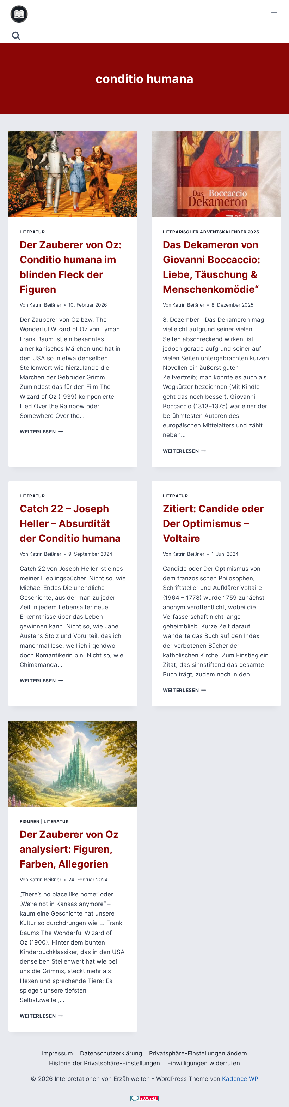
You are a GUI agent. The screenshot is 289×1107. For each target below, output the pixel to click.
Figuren (29, 821)
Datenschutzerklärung (111, 1053)
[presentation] (72, 174)
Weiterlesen (41, 431)
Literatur (32, 232)
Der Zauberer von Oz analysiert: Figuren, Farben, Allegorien (69, 849)
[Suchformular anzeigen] (16, 35)
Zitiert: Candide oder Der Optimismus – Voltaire (213, 523)
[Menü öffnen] (274, 13)
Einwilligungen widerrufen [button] (203, 1063)
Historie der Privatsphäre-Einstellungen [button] (104, 1063)
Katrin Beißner (45, 305)
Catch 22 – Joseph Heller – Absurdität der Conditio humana (70, 523)
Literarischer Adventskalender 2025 (211, 232)
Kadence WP (240, 1078)
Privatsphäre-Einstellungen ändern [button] (198, 1053)
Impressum (57, 1053)
